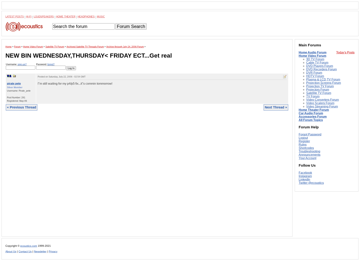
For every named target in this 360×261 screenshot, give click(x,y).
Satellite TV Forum (318, 93)
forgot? (51, 64)
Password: (45, 64)
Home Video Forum (312, 55)
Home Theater (65, 16)
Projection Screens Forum (323, 82)
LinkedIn (304, 179)
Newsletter (40, 251)
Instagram (305, 176)
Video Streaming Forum (322, 106)
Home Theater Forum (314, 109)
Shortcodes (306, 148)
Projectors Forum (317, 89)
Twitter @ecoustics (311, 182)
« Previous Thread (21, 107)
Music (101, 16)
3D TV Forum (315, 59)
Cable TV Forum (317, 62)
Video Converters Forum (322, 99)
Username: (16, 64)
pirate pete (14, 83)
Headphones (86, 16)
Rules (303, 144)
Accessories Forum (313, 116)
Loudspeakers (44, 16)
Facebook (305, 172)
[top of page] (8, 76)
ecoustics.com (28, 245)
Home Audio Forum (312, 52)
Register (304, 141)
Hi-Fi (29, 16)
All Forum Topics (311, 120)
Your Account (307, 158)
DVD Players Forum (319, 66)
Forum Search (131, 26)
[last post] (10, 76)
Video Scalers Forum (320, 103)
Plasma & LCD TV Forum (323, 79)
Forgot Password (310, 134)
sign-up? (22, 64)
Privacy (53, 251)
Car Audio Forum (311, 113)
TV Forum (313, 96)
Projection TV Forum (320, 86)
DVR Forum (314, 72)
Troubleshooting (309, 151)
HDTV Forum (315, 76)
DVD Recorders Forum (321, 69)
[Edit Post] (285, 76)
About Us (10, 251)
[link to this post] (14, 76)
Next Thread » (276, 107)
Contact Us (25, 251)
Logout (303, 137)
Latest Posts (14, 16)
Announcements (309, 154)
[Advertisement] (117, 176)
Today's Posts (345, 52)
